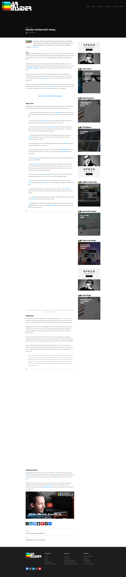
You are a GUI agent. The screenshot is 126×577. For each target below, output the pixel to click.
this (51, 485)
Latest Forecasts (87, 562)
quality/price (45, 78)
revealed (58, 112)
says (51, 349)
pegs (57, 474)
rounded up (50, 86)
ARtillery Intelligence (34, 68)
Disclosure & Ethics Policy (50, 563)
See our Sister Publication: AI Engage (85, 246)
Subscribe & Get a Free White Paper (85, 104)
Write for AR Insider (84, 216)
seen (44, 84)
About (88, 6)
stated (27, 474)
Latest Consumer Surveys (89, 563)
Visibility (107, 6)
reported (30, 137)
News (93, 6)
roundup (30, 182)
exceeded (64, 143)
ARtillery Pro (86, 558)
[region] (89, 81)
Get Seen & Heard (84, 187)
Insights (99, 6)
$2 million (64, 151)
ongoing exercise (48, 487)
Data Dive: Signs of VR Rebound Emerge (50, 96)
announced (52, 127)
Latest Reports (87, 560)
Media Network (48, 562)
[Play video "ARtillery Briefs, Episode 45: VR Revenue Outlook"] (50, 505)
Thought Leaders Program (70, 562)
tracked (63, 66)
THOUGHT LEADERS (118, 6)
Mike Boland (32, 32)
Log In (46, 558)
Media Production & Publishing (71, 563)
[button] (89, 81)
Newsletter (66, 556)
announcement (42, 120)
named (33, 199)
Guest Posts (66, 558)
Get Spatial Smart (84, 132)
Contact (46, 560)
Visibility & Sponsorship (69, 560)
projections (31, 205)
